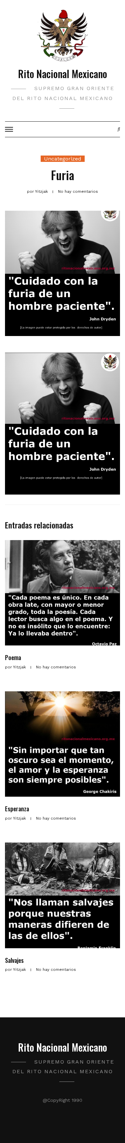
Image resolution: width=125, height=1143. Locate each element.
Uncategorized (62, 159)
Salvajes (14, 960)
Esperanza (17, 808)
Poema (13, 657)
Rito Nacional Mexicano (62, 73)
